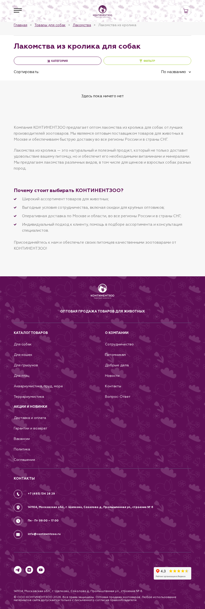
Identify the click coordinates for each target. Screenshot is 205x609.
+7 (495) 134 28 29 (41, 493)
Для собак (23, 344)
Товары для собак (50, 25)
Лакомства (82, 25)
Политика (22, 449)
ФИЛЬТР (149, 60)
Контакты (113, 386)
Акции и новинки (30, 407)
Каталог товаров (31, 333)
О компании (116, 333)
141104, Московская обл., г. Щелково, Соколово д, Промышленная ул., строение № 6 (90, 507)
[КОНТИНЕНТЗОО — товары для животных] (102, 11)
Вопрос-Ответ (117, 397)
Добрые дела (117, 365)
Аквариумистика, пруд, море (38, 386)
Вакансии (22, 439)
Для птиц (21, 376)
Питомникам (115, 355)
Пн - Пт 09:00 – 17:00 (43, 520)
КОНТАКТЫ (24, 478)
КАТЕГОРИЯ (59, 60)
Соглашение (24, 460)
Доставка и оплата (30, 418)
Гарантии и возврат (30, 428)
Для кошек (23, 355)
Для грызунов (26, 365)
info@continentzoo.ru (44, 534)
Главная (20, 25)
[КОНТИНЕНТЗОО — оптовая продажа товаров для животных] (102, 296)
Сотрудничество (119, 344)
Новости (112, 376)
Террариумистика (29, 397)
